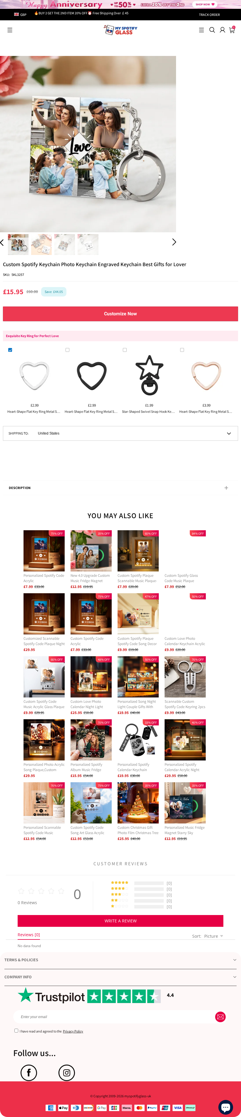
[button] (10, 30)
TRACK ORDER (209, 14)
